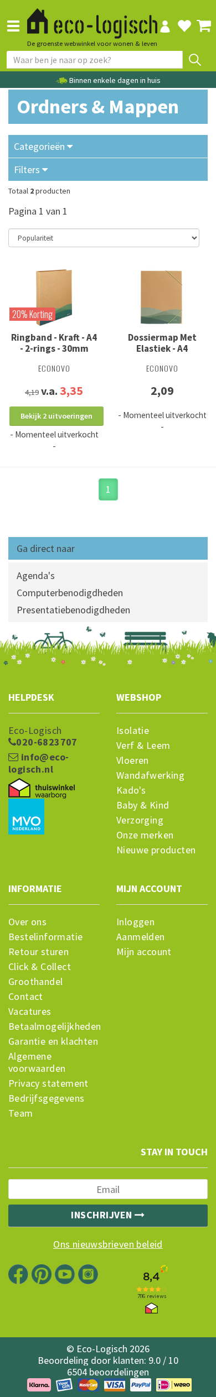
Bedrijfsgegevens (46, 1098)
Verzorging (139, 820)
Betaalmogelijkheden (54, 1026)
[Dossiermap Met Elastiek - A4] (162, 297)
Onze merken (144, 835)
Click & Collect (39, 967)
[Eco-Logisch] (92, 19)
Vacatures (30, 1011)
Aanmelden (140, 937)
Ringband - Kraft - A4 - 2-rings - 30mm (54, 343)
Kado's (131, 790)
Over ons (27, 922)
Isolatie (132, 730)
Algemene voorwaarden (36, 1062)
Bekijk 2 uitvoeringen (56, 416)
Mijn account (144, 952)
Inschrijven (103, 1214)
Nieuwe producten (156, 850)
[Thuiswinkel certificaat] (41, 788)
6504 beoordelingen (108, 1371)
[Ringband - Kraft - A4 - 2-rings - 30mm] (54, 297)
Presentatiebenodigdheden (73, 609)
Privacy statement (48, 1083)
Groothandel (35, 982)
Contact (25, 997)
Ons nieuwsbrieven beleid (108, 1244)
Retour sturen (38, 952)
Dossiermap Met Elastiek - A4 (162, 343)
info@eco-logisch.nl (38, 763)
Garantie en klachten (53, 1041)
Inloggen (135, 922)
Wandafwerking (150, 775)
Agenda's (36, 575)
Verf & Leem (143, 745)
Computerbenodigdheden (70, 592)
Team (20, 1113)
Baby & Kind (142, 805)
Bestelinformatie (45, 937)
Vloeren (132, 760)
